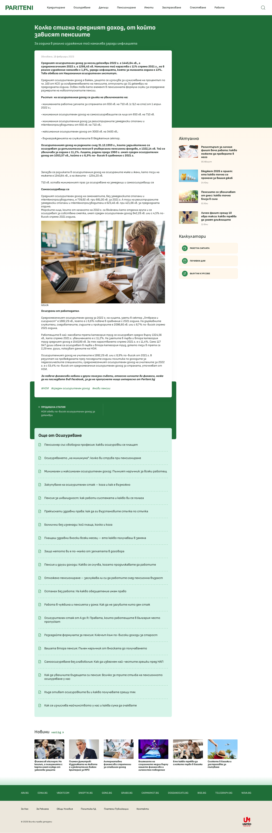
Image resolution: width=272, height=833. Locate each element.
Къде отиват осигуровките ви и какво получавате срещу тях (90, 692)
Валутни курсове (200, 273)
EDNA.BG (42, 792)
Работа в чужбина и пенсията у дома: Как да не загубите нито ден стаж (97, 605)
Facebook (77, 379)
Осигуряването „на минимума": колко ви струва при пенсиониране (92, 458)
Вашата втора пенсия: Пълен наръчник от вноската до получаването (95, 648)
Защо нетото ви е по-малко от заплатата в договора (84, 551)
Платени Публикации (116, 808)
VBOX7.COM (63, 792)
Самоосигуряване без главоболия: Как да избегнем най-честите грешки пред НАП (103, 662)
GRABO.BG (126, 792)
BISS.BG (202, 792)
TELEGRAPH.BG (223, 792)
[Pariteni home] (19, 7)
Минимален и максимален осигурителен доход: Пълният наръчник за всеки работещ (105, 471)
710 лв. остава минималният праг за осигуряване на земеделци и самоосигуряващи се (97, 182)
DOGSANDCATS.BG (178, 792)
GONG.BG (107, 792)
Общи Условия (65, 808)
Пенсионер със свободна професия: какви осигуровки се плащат (91, 445)
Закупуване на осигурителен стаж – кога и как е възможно (87, 485)
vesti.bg (56, 732)
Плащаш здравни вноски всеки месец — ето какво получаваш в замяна (95, 538)
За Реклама (42, 808)
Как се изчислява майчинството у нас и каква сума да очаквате (90, 705)
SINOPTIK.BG (85, 792)
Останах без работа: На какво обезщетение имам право (85, 591)
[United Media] (247, 821)
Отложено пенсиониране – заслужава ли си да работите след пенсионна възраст (103, 578)
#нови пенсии (101, 388)
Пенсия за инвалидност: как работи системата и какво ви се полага (94, 498)
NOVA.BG (246, 792)
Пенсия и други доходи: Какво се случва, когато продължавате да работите (100, 565)
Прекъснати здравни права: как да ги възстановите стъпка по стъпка (96, 511)
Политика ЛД (88, 808)
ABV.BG (25, 792)
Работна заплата (200, 248)
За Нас (24, 808)
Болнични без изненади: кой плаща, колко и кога (78, 525)
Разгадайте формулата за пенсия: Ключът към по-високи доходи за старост (101, 635)
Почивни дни (198, 260)
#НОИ (45, 388)
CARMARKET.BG (150, 792)
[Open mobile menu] (263, 7)
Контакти (143, 808)
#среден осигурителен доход (70, 388)
